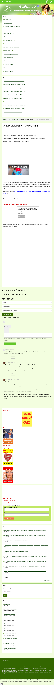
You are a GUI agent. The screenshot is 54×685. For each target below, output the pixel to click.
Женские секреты (8, 36)
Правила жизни (7, 43)
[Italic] (7, 326)
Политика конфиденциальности (10, 668)
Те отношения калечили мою (11, 623)
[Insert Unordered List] (5, 329)
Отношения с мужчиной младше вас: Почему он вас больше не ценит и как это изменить (24, 535)
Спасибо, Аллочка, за (9, 628)
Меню (51, 2)
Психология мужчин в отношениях (12, 26)
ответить (13, 356)
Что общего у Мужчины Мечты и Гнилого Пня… (15, 91)
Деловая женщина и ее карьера (11, 47)
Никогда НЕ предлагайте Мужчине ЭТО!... (13, 94)
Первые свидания (8, 23)
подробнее (5, 114)
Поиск (5, 595)
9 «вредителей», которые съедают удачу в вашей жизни (17, 540)
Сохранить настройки (8, 314)
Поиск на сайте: (7, 588)
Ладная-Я (8, 1)
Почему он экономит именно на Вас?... (13, 112)
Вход (47, 2)
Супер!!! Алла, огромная (9, 614)
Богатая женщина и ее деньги (11, 54)
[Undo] (5, 331)
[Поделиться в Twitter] (13, 282)
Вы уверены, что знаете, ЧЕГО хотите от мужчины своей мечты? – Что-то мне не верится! (25, 571)
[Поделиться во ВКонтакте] (13, 237)
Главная (5, 119)
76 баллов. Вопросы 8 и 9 (10, 619)
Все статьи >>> (47, 580)
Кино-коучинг (7, 60)
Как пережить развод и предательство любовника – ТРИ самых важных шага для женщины (25, 530)
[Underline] (10, 326)
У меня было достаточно (10, 648)
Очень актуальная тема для (10, 638)
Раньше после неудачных (10, 633)
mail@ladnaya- (38, 665)
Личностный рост (8, 40)
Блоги (9, 119)
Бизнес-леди (7, 50)
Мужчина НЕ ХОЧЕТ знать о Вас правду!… (14, 98)
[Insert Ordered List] (7, 329)
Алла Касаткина (15, 119)
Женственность (7, 33)
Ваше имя (6, 512)
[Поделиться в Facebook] (13, 248)
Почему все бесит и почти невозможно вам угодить (16, 551)
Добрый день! (7, 604)
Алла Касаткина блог (10, 284)
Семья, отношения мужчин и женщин (12, 30)
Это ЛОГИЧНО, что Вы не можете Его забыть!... (15, 84)
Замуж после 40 (7, 19)
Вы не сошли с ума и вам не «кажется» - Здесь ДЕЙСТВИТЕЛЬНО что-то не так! (22, 576)
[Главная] (2, 1)
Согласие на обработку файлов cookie (28, 679)
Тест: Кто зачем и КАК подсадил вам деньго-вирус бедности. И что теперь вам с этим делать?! (26, 556)
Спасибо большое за (9, 643)
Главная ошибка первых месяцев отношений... (15, 105)
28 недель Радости (8, 64)
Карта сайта (7, 660)
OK (1, 683)
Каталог (42, 2)
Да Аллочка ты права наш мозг (11, 609)
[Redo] (7, 331)
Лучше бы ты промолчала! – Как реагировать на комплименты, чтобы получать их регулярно (25, 561)
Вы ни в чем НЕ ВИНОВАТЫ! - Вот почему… (14, 81)
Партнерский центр (8, 71)
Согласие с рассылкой (25, 668)
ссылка (13, 358)
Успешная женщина (8, 57)
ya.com (43, 665)
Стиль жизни (7, 67)
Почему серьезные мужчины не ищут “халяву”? (15, 88)
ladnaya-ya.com (25, 674)
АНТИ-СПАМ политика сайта (39, 668)
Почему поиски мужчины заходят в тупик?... (14, 101)
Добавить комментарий (10, 344)
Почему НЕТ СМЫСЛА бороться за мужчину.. (14, 108)
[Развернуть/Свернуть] (23, 30)
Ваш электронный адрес (10, 507)
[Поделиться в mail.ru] (13, 259)
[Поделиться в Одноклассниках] (13, 270)
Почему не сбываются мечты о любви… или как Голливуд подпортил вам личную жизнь (24, 566)
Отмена (18, 343)
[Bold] (5, 326)
